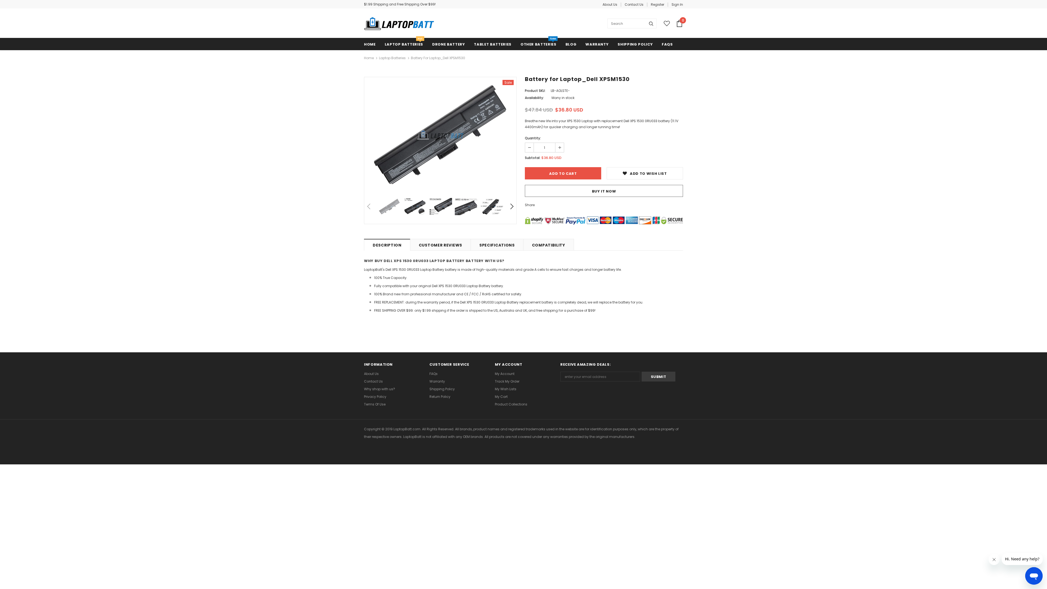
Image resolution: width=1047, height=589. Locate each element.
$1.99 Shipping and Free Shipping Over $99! (400, 4)
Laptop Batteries (392, 58)
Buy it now (604, 191)
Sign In (677, 4)
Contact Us (634, 4)
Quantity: (533, 138)
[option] (440, 135)
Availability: (534, 97)
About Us (610, 4)
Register (657, 4)
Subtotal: (532, 157)
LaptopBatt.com (406, 429)
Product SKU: (535, 90)
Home (369, 58)
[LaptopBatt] (399, 23)
